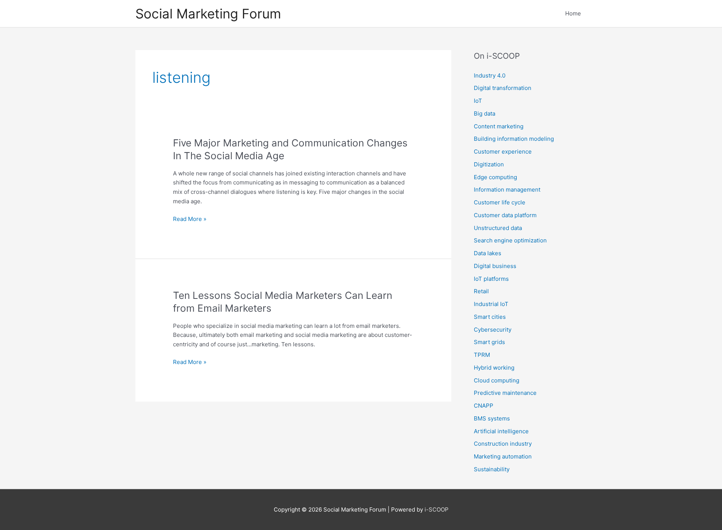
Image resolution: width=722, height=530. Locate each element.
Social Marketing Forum (208, 13)
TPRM (482, 354)
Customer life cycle (499, 202)
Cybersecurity (492, 329)
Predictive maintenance (505, 392)
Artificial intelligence (501, 431)
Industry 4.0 (489, 75)
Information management (507, 189)
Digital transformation (502, 87)
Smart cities (490, 316)
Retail (481, 291)
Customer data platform (505, 215)
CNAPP (483, 405)
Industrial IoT (491, 304)
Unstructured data (498, 227)
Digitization (489, 164)
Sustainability (492, 469)
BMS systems (492, 418)
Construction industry (503, 443)
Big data (484, 113)
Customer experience (503, 151)
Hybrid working (494, 367)
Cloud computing (496, 380)
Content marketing (498, 126)
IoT (478, 100)
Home (573, 13)
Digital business (495, 266)
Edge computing (495, 177)
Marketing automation (503, 456)
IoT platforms (491, 278)
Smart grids (489, 342)
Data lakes (487, 253)
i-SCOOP (437, 509)
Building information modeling (514, 138)
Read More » (189, 219)
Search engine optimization (510, 240)
